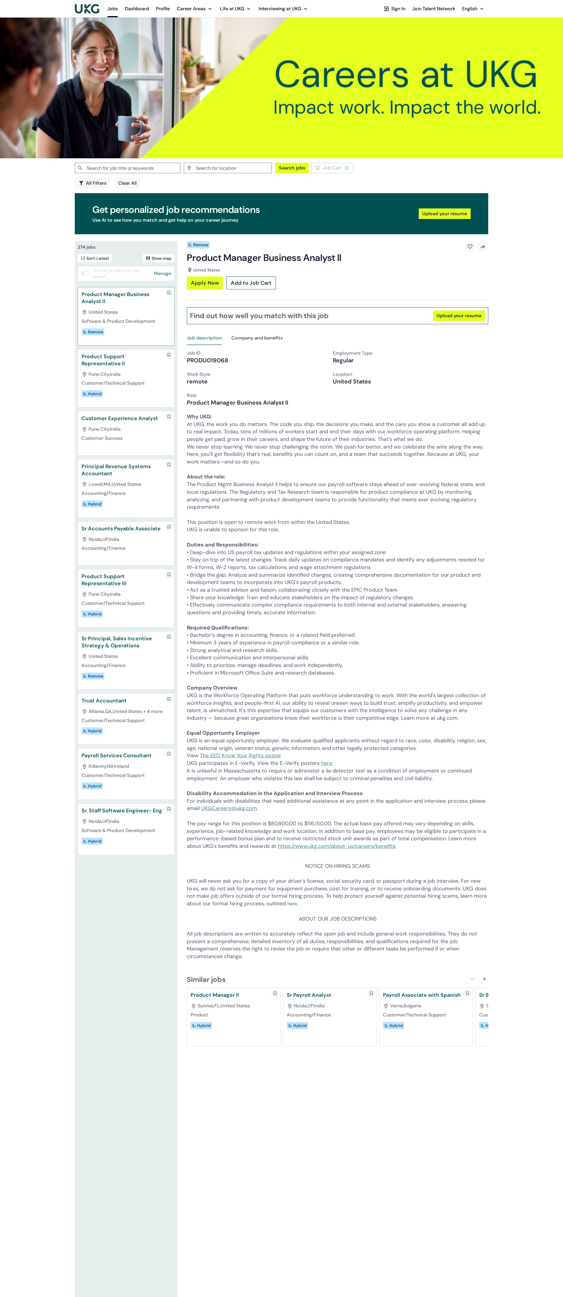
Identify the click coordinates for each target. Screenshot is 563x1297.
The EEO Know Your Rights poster (240, 755)
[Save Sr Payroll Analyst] (371, 993)
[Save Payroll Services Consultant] (169, 754)
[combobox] (127, 168)
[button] (194, 8)
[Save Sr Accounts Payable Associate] (169, 527)
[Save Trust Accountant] (169, 699)
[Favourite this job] (470, 246)
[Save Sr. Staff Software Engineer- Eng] (169, 809)
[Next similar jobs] (484, 979)
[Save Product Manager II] (275, 993)
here (326, 763)
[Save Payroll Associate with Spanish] (467, 993)
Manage (162, 273)
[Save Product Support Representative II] (169, 355)
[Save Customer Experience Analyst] (169, 416)
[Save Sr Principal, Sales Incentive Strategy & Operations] (169, 637)
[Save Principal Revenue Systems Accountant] (169, 465)
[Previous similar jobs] (472, 979)
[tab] (207, 338)
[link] (87, 8)
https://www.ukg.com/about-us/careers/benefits (337, 846)
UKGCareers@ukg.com (229, 808)
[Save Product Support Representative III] (169, 575)
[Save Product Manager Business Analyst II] (169, 292)
